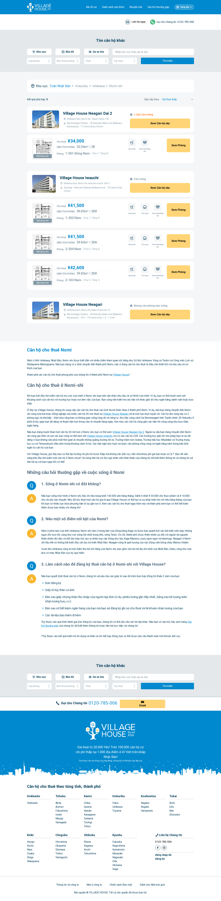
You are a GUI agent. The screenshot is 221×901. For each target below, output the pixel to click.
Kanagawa (89, 814)
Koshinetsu (148, 796)
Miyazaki (117, 853)
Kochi (87, 849)
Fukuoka (117, 841)
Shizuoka (174, 814)
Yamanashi (147, 810)
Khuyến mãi (135, 7)
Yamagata (60, 822)
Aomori (59, 806)
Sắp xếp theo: (152, 99)
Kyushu (117, 835)
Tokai (173, 796)
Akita (58, 802)
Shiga (30, 857)
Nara (29, 849)
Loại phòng (33, 61)
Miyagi (59, 818)
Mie (171, 810)
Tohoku (60, 796)
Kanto (88, 796)
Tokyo (87, 826)
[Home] (110, 730)
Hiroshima (61, 841)
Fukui (115, 802)
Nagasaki (117, 857)
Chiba (87, 802)
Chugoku (61, 835)
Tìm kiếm (167, 60)
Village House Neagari (82, 304)
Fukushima (61, 810)
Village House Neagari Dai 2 (87, 113)
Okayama (60, 845)
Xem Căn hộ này (160, 123)
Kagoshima (118, 845)
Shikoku (89, 835)
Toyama (116, 810)
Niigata (145, 806)
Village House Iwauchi (79, 178)
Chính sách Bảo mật (121, 884)
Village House (121, 374)
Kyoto (30, 845)
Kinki (30, 835)
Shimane (60, 849)
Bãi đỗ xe (91, 7)
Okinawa (117, 865)
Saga (115, 869)
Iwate (58, 814)
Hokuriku (118, 796)
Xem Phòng (178, 145)
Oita (114, 861)
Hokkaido (33, 796)
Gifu (171, 806)
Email (142, 705)
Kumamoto (118, 849)
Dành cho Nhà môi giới (152, 884)
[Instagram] (164, 847)
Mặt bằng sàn (43, 156)
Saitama (88, 818)
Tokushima (90, 853)
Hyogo (30, 841)
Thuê (88, 61)
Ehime (87, 841)
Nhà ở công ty (94, 884)
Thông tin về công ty (67, 884)
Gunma (88, 806)
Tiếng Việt (184, 7)
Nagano (145, 802)
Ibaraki (88, 810)
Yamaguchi (61, 857)
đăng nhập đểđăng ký (163, 856)
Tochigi (88, 822)
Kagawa (88, 845)
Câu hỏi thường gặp (158, 7)
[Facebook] (157, 847)
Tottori (59, 853)
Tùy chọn (118, 61)
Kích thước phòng (65, 61)
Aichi (172, 802)
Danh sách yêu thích (113, 7)
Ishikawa (117, 806)
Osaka (30, 853)
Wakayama (33, 861)
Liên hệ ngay (139, 21)
